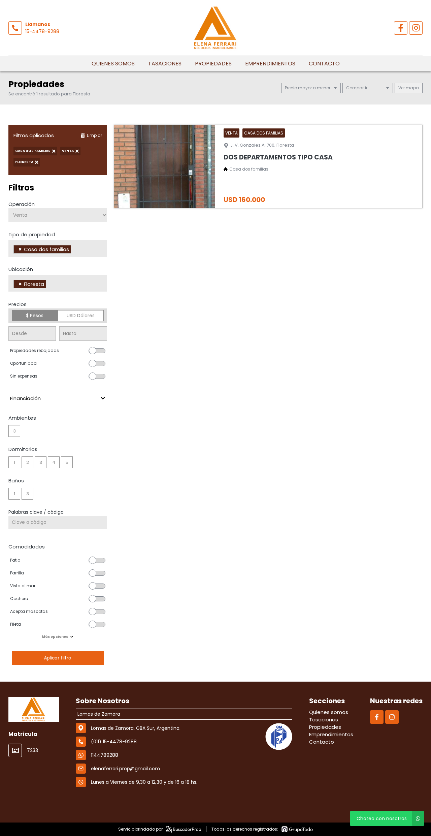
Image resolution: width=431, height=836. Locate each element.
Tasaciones (164, 63)
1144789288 (104, 755)
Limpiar (94, 135)
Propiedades (213, 63)
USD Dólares (81, 315)
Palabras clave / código (36, 512)
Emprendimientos (270, 63)
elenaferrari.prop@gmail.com (125, 768)
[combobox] (57, 248)
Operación (21, 204)
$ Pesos (34, 315)
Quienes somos (113, 63)
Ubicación (20, 269)
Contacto (324, 63)
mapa (412, 88)
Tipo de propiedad (31, 234)
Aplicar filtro (57, 658)
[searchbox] (74, 250)
